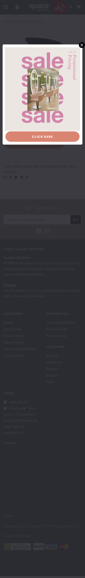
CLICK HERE (42, 136)
